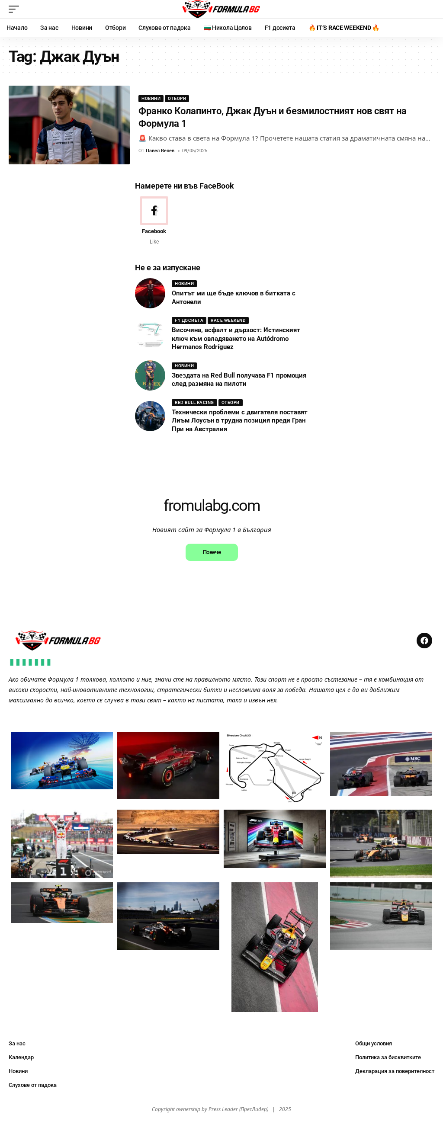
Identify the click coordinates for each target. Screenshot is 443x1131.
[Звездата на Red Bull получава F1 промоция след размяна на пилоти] (150, 375)
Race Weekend (228, 320)
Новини (151, 98)
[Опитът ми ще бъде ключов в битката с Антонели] (150, 293)
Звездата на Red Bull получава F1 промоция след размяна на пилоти (239, 380)
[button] (16, 9)
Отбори (177, 98)
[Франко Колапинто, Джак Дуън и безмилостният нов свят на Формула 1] (69, 125)
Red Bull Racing (194, 402)
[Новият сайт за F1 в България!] (221, 9)
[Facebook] (154, 221)
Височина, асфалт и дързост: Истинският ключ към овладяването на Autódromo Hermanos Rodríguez (236, 338)
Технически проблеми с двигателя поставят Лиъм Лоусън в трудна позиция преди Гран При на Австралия (240, 420)
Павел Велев (160, 151)
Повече (212, 552)
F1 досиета (189, 320)
